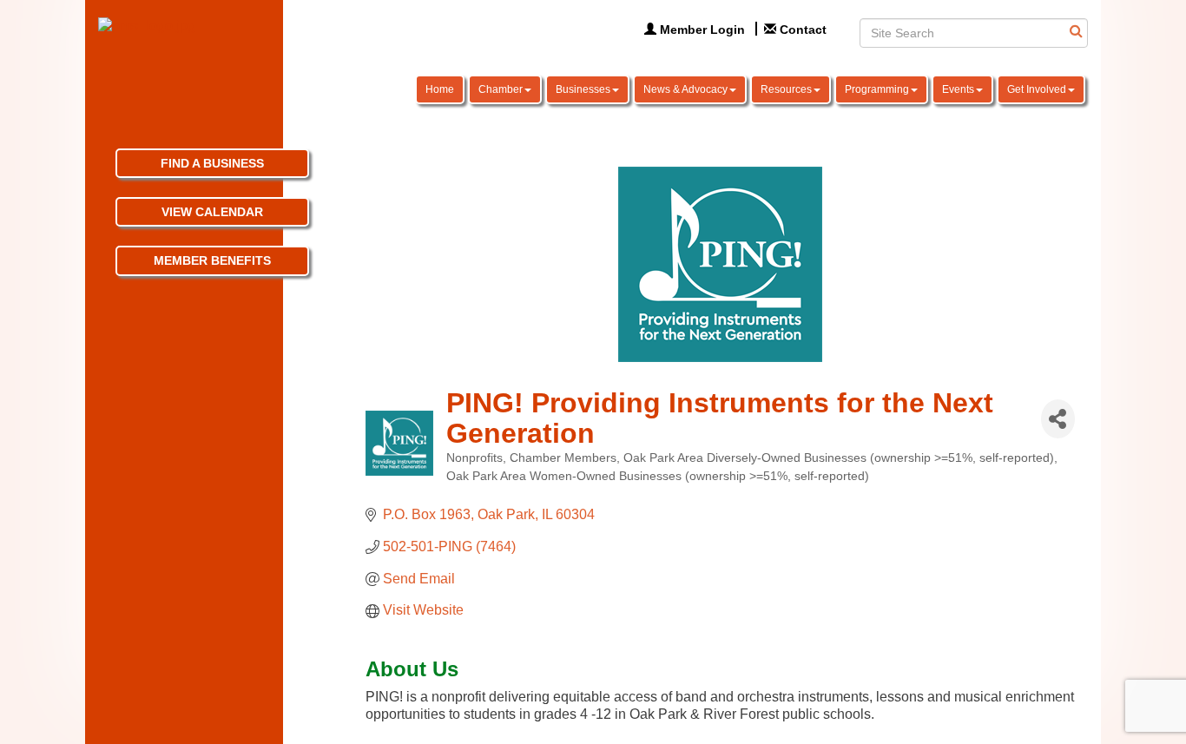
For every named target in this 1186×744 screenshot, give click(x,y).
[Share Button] (1058, 418)
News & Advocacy (685, 89)
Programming (877, 89)
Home (439, 89)
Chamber (500, 89)
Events (958, 89)
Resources (786, 89)
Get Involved (1036, 89)
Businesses (583, 89)
